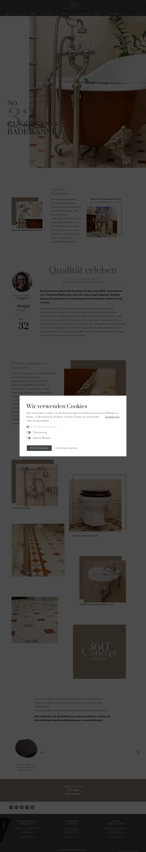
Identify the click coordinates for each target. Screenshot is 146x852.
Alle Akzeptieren (39, 448)
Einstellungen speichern (67, 448)
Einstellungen (112, 417)
